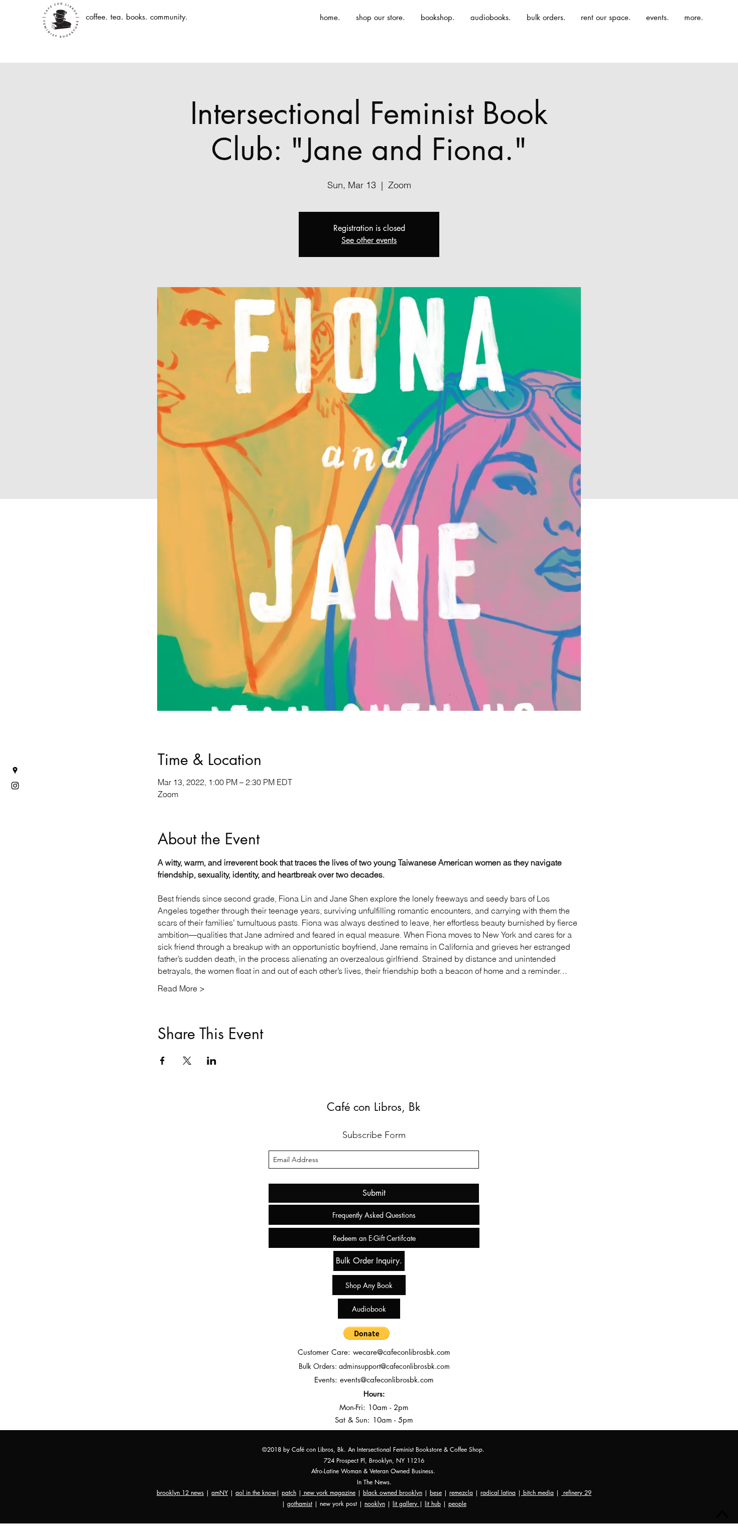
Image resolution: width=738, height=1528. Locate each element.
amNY (219, 1492)
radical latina (498, 1492)
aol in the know (255, 1492)
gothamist (299, 1503)
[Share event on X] (187, 1061)
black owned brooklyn (392, 1492)
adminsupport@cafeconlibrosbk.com (394, 1366)
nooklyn (374, 1503)
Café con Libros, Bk (373, 1107)
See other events (369, 240)
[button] (366, 1333)
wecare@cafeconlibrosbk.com (401, 1352)
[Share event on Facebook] (162, 1061)
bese (436, 1492)
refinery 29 (576, 1492)
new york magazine (328, 1492)
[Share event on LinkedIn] (211, 1061)
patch (289, 1492)
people (457, 1503)
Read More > (181, 988)
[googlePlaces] (15, 771)
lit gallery (406, 1503)
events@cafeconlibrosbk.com (387, 1379)
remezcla (461, 1492)
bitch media (537, 1492)
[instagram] (15, 786)
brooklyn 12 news (180, 1492)
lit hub (433, 1503)
